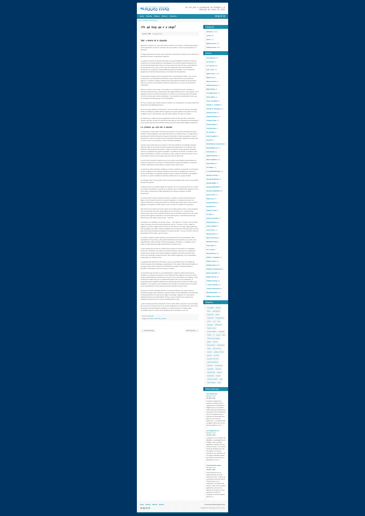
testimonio (210, 376)
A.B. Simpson (210, 58)
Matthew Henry (211, 242)
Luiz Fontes (210, 230)
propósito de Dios (213, 359)
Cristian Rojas (211, 124)
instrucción (157, 318)
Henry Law (210, 199)
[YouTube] (216, 16)
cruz (214, 321)
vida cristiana (211, 382)
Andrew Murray (211, 85)
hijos (151, 318)
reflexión (210, 365)
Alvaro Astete (211, 81)
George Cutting (211, 175)
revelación (210, 369)
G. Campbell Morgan (213, 171)
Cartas (208, 35)
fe (214, 335)
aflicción (218, 308)
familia (209, 335)
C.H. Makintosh (211, 93)
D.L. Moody (210, 132)
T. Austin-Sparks (212, 285)
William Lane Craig (212, 296)
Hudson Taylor (211, 210)
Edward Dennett (212, 156)
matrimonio (220, 345)
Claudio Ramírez (212, 116)
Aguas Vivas (158, 34)
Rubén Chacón (211, 277)
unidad (218, 376)
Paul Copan (210, 245)
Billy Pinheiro (210, 89)
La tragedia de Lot (212, 431)
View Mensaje (153, 20)
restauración (218, 365)
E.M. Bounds (210, 152)
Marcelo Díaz (210, 234)
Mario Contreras (212, 238)
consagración (219, 318)
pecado (209, 355)
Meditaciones (211, 43)
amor (209, 311)
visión (219, 382)
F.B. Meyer (209, 167)
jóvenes (164, 318)
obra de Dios (217, 348)
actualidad (210, 308)
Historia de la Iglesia (213, 338)
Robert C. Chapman (213, 257)
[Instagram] (219, 16)
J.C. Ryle (209, 214)
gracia (218, 335)
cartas (217, 314)
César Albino (210, 97)
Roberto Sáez (211, 261)
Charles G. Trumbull (213, 105)
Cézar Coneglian (212, 101)
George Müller (211, 183)
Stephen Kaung (211, 281)
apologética (216, 311)
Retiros (164, 16)
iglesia (209, 342)
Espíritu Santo (211, 328)
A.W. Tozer (210, 69)
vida (221, 379)
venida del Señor (212, 379)
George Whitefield (212, 187)
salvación (218, 369)
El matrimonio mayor (213, 465)
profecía (216, 355)
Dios (218, 321)
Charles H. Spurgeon (213, 109)
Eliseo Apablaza (211, 159)
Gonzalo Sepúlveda (213, 191)
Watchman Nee (211, 292)
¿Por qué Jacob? (211, 394)
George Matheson (212, 179)
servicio (219, 372)
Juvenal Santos (211, 222)
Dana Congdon (211, 136)
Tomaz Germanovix (213, 288)
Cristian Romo (211, 128)
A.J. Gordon (210, 62)
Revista (149, 16)
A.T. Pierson (210, 66)
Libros (208, 39)
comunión (210, 318)
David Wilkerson (212, 148)
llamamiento (211, 345)
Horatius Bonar (211, 202)
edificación (218, 325)
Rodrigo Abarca (211, 265)
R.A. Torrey (210, 249)
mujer (209, 348)
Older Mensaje (191, 330)
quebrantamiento (212, 362)
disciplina (210, 325)
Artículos (145, 20)
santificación (211, 372)
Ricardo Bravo (211, 253)
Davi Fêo (209, 140)
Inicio (142, 16)
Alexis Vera (210, 77)
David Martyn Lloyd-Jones (215, 144)
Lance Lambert (211, 226)
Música (156, 16)
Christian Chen (211, 113)
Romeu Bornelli (211, 273)
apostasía (210, 314)
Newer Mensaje (148, 330)
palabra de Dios (219, 352)
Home (139, 20)
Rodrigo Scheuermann (214, 269)
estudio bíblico (211, 331)
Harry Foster (210, 195)
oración (209, 352)
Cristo (209, 321)
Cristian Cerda (211, 120)
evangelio (221, 331)
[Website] (221, 16)
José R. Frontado (212, 218)
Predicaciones (211, 47)
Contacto (173, 16)
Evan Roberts (211, 163)
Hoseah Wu (210, 206)
